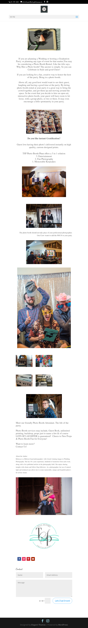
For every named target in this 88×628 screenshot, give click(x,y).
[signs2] (24, 386)
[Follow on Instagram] (24, 559)
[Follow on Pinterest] (28, 559)
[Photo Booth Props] (24, 367)
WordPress (63, 625)
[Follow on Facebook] (19, 559)
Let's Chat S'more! (62, 600)
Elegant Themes (38, 625)
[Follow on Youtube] (33, 559)
